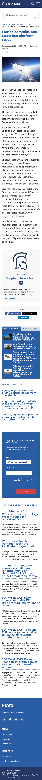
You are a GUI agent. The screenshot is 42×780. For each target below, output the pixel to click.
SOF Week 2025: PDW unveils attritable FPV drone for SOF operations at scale (21, 601)
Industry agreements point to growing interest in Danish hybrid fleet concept (20, 417)
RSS (4, 52)
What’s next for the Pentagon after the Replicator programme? (18, 544)
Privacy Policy (17, 480)
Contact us (6, 744)
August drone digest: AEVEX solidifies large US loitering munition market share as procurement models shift (19, 405)
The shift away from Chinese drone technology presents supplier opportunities (20, 515)
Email (9, 457)
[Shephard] (11, 3)
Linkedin (23, 318)
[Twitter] (16, 719)
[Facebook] (10, 719)
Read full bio (9, 298)
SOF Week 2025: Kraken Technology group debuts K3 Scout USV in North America (19, 663)
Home (4, 24)
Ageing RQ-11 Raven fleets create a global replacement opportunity (19, 392)
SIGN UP (26, 491)
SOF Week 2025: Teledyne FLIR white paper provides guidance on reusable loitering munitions (20, 633)
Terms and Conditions (15, 770)
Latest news (7, 735)
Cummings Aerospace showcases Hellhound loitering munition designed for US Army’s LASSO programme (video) (20, 571)
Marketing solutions (10, 761)
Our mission (7, 757)
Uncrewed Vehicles (23, 24)
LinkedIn (21, 283)
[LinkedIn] (4, 719)
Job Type (11, 468)
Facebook (15, 313)
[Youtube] (22, 719)
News (11, 24)
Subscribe (6, 739)
